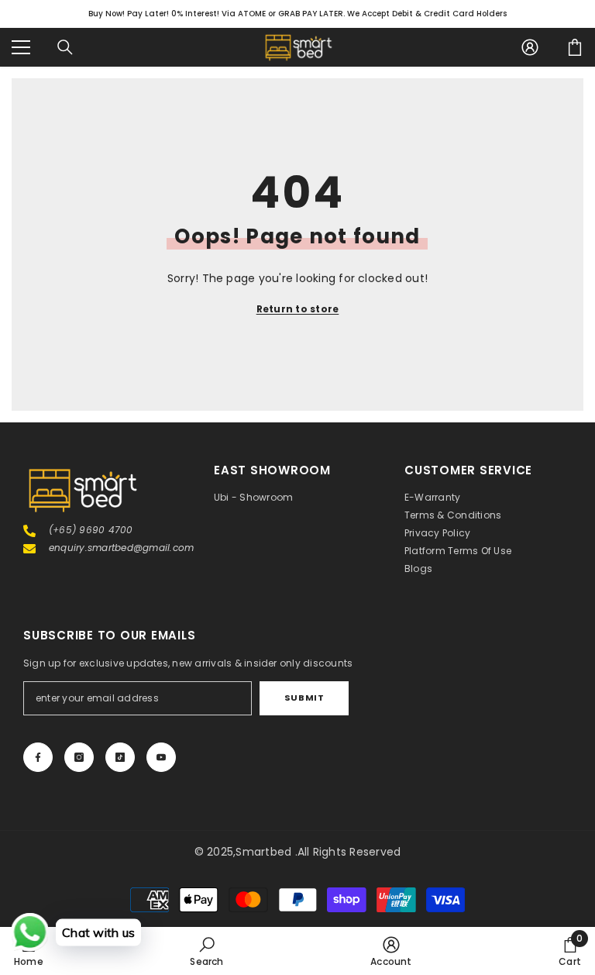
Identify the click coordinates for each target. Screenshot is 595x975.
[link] (206, 951)
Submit (304, 697)
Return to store (297, 308)
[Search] (65, 47)
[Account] (530, 47)
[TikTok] (120, 757)
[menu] (21, 47)
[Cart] (574, 47)
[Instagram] (79, 757)
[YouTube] (161, 757)
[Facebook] (38, 757)
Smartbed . (266, 852)
